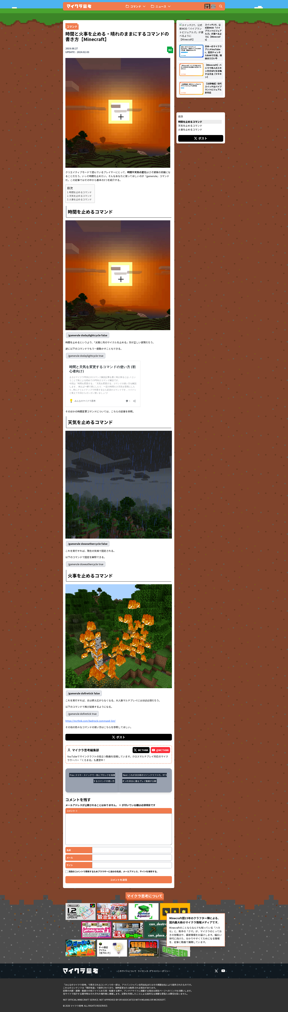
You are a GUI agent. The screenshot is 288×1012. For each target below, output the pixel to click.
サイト (70, 865)
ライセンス (143, 970)
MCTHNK (143, 750)
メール (70, 857)
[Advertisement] (200, 164)
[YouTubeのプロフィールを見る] (223, 970)
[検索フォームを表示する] (221, 6)
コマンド (72, 26)
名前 (69, 850)
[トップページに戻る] (79, 6)
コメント (72, 810)
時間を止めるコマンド (80, 192)
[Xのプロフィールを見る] (216, 970)
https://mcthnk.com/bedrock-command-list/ (90, 721)
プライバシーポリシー (159, 970)
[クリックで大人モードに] (210, 6)
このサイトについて (127, 970)
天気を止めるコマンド (80, 195)
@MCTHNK (162, 750)
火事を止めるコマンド (80, 199)
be (170, 50)
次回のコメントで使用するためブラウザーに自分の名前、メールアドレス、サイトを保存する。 (113, 871)
